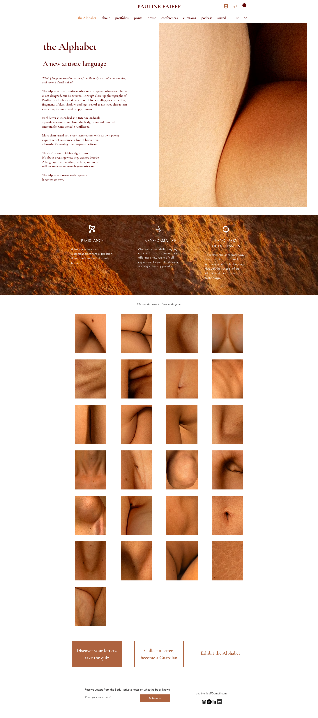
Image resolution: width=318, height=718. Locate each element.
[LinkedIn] (214, 701)
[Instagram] (204, 701)
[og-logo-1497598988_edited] (219, 701)
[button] (244, 5)
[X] (209, 701)
